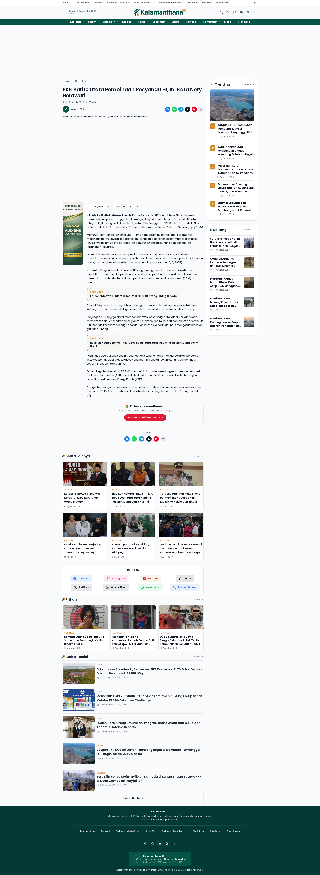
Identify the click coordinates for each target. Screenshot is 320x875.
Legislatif (109, 22)
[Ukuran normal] (130, 206)
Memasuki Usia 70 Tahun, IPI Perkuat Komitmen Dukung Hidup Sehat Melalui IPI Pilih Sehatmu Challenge (149, 698)
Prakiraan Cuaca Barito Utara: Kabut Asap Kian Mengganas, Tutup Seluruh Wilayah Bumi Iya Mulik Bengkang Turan (225, 288)
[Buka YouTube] (241, 12)
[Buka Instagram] (234, 12)
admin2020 (77, 109)
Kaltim (92, 22)
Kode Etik (151, 831)
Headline (81, 81)
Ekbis (99, 665)
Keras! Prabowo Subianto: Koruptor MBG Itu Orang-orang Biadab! (134, 296)
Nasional (69, 633)
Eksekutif (159, 22)
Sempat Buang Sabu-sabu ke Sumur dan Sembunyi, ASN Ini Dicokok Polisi (84, 640)
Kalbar (126, 22)
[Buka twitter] (248, 12)
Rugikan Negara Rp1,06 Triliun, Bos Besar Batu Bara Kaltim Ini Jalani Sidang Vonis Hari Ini (144, 344)
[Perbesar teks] (137, 206)
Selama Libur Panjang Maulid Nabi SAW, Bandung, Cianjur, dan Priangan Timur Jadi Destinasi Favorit (236, 191)
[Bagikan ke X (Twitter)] (187, 109)
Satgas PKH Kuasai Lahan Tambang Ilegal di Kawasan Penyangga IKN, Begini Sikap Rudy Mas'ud (148, 752)
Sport (175, 22)
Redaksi (99, 2)
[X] (167, 843)
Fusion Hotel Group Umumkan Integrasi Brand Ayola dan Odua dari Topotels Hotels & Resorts (149, 725)
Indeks (245, 22)
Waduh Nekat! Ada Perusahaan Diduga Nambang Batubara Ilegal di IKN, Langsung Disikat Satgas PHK (235, 154)
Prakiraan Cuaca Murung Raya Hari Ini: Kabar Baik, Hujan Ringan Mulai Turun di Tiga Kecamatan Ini (224, 306)
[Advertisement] (160, 50)
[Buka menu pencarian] (221, 12)
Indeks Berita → (133, 798)
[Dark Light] (255, 3)
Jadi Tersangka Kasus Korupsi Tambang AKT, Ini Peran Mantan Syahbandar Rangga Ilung (181, 550)
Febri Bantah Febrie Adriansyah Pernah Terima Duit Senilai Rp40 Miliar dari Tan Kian (133, 642)
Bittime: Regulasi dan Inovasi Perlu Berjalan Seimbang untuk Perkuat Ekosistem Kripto (234, 208)
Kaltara (191, 22)
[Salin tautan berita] (201, 109)
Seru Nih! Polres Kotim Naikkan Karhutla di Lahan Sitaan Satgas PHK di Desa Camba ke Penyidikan (149, 778)
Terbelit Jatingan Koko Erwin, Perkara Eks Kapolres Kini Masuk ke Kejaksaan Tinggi (180, 498)
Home (66, 81)
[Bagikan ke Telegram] (181, 109)
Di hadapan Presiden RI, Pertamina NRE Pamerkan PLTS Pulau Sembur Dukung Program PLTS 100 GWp (150, 671)
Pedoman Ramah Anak (170, 2)
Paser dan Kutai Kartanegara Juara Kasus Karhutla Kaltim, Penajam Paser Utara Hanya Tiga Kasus (235, 173)
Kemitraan (210, 22)
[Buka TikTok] (254, 12)
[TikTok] (174, 843)
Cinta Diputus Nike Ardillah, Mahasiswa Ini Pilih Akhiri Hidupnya (130, 548)
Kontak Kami (222, 2)
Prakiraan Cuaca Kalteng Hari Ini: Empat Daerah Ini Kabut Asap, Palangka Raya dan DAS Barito (225, 326)
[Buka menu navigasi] (66, 12)
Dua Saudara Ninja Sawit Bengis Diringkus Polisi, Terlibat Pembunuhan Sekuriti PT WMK (181, 640)
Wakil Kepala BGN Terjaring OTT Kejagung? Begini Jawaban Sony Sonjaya (82, 548)
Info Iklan (207, 2)
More (227, 22)
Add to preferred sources (147, 417)
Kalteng (75, 22)
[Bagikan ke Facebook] (167, 109)
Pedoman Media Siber (118, 2)
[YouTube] (160, 843)
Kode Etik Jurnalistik (144, 2)
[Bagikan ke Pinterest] (194, 109)
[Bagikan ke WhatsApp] (174, 109)
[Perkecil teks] (124, 206)
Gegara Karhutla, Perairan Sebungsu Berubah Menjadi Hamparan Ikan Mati (224, 264)
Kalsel (142, 22)
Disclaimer (192, 2)
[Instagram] (152, 843)
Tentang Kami (83, 2)
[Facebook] (228, 12)
